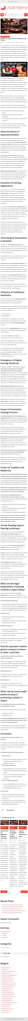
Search (9, 893)
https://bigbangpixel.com (7, 977)
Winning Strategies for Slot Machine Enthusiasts (13, 834)
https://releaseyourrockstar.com (9, 1002)
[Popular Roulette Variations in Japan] (23, 822)
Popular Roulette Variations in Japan (23, 833)
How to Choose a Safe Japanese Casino (11, 908)
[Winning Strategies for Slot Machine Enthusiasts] (14, 822)
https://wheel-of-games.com (8, 971)
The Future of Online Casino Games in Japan (12, 907)
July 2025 (4, 935)
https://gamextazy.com (7, 1004)
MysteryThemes (19, 1019)
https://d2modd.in (6, 1006)
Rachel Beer (12, 42)
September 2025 (6, 931)
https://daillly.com (6, 1012)
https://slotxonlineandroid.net (9, 985)
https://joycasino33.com (7, 981)
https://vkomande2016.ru (8, 993)
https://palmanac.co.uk (7, 989)
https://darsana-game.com (8, 979)
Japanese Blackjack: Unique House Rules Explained (14, 910)
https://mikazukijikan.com (8, 987)
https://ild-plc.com (6, 967)
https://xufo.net (5, 969)
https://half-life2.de (6, 973)
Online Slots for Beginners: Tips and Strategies (4, 834)
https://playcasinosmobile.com (9, 983)
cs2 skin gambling (5, 957)
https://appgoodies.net (7, 990)
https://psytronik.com (7, 1010)
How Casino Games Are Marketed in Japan (12, 912)
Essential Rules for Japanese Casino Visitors (12, 905)
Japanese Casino (5, 36)
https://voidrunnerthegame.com (9, 975)
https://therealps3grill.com (8, 994)
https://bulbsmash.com (7, 998)
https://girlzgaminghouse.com (9, 996)
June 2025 (4, 937)
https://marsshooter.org (7, 1008)
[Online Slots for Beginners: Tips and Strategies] (5, 822)
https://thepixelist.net (7, 1000)
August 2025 (5, 933)
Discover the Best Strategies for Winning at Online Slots (24, 892)
